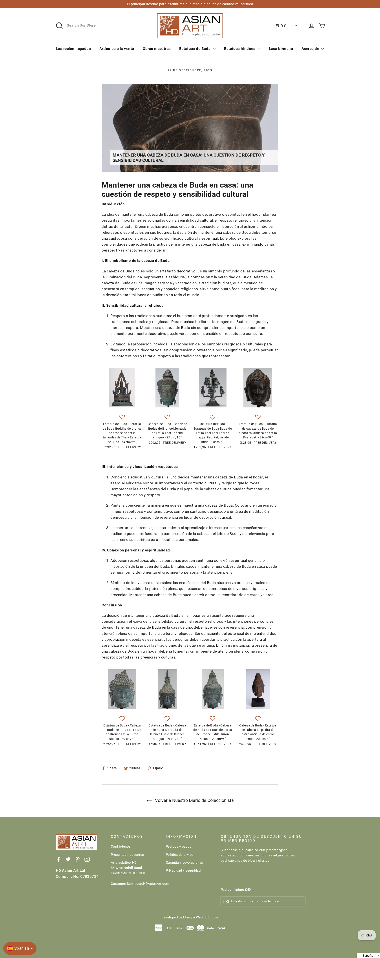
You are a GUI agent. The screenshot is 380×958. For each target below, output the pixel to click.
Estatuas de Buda (194, 48)
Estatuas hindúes (239, 48)
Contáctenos (121, 847)
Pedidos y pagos (178, 847)
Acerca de (310, 48)
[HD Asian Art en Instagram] (87, 859)
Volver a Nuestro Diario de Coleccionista (194, 800)
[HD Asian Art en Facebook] (58, 859)
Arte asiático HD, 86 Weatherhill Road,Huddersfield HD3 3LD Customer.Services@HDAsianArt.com (135, 873)
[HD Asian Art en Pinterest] (77, 859)
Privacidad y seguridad (183, 870)
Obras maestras (157, 48)
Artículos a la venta (116, 48)
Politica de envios (180, 855)
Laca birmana (281, 48)
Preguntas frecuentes (127, 855)
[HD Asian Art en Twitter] (68, 859)
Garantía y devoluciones (184, 863)
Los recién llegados (73, 48)
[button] (122, 417)
